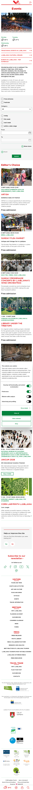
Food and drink (16, 592)
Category (4, 106)
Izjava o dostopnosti (23, 780)
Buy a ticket (7, 474)
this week (7, 119)
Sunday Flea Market (13, 238)
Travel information (16, 602)
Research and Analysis (16, 645)
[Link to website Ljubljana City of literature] (16, 740)
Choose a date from (16, 133)
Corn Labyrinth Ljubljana (16, 504)
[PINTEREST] (16, 570)
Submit (16, 156)
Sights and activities (16, 586)
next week (7, 122)
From (3, 129)
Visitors (16, 579)
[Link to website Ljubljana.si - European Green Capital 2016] (16, 730)
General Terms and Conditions (9, 782)
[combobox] (16, 109)
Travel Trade (16, 663)
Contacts (16, 676)
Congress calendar (16, 620)
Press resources (16, 658)
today (6, 115)
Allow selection (16, 418)
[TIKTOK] (5, 566)
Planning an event (16, 614)
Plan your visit (16, 669)
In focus (16, 595)
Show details (24, 408)
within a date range (10, 126)
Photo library (16, 638)
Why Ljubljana (16, 610)
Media (16, 632)
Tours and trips (16, 582)
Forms (16, 627)
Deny (16, 423)
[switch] (29, 391)
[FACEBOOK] (10, 566)
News (16, 623)
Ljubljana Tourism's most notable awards (16, 651)
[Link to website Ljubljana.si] (16, 715)
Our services (16, 617)
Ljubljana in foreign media (16, 655)
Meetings (16, 607)
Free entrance (8, 99)
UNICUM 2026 (8, 460)
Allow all (16, 413)
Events (16, 599)
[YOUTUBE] (21, 566)
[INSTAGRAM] (15, 566)
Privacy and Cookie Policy (23, 782)
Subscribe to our (16, 557)
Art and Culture (16, 589)
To (2, 137)
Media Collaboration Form (16, 642)
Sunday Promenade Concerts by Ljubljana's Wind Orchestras (15, 280)
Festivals (7, 102)
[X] (27, 566)
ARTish (5, 194)
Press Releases (17, 635)
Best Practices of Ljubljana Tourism (16, 648)
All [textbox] (3, 109)
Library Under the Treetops (11, 324)
